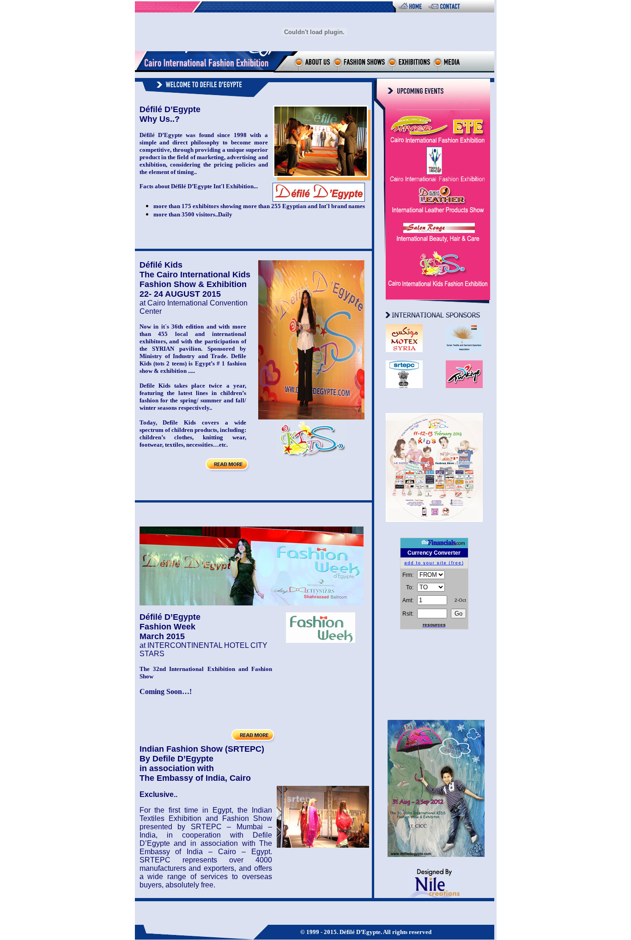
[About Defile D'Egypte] (313, 70)
